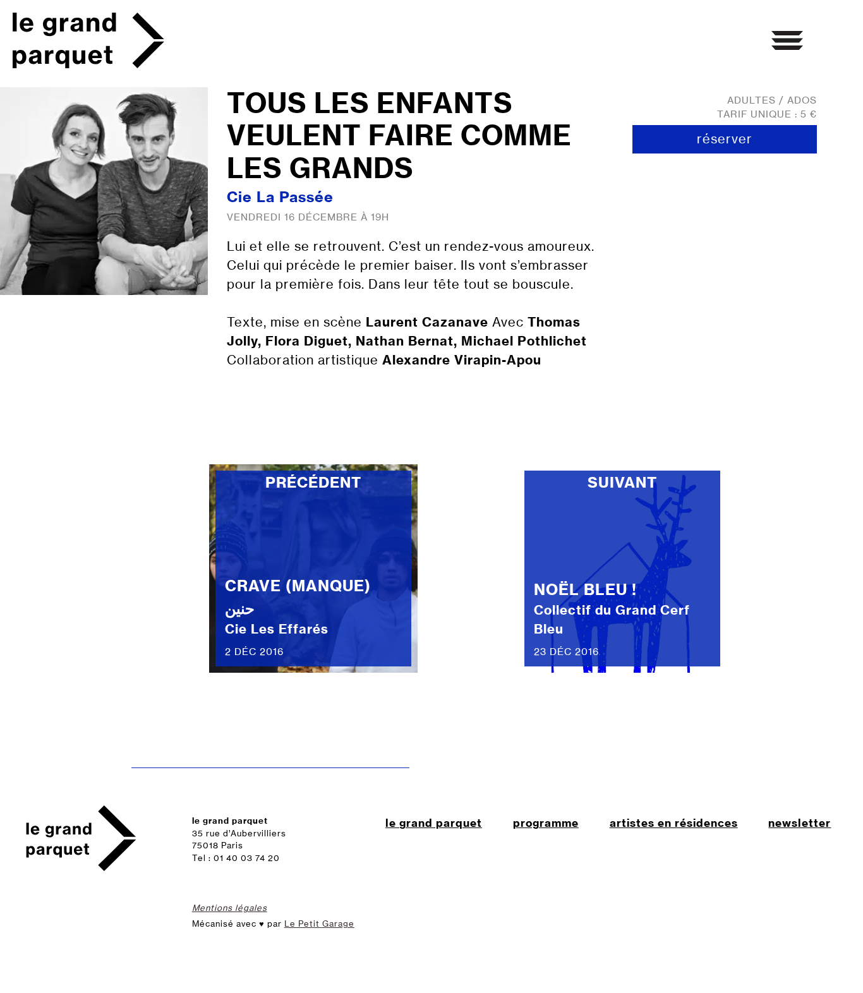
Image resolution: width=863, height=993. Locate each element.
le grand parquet (433, 822)
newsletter (799, 822)
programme (546, 822)
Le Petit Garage (319, 923)
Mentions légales (229, 908)
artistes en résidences (674, 822)
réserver (724, 139)
